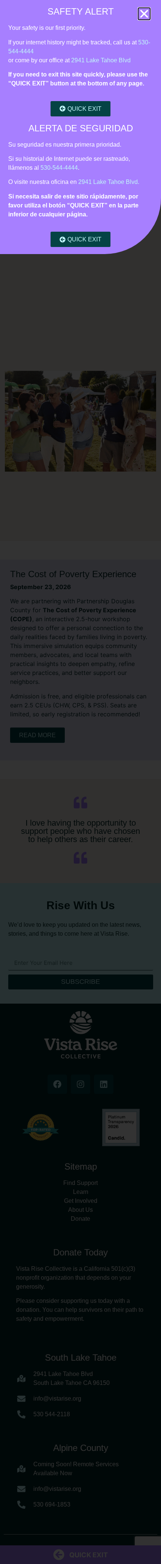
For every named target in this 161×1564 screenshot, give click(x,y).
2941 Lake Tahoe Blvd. (108, 182)
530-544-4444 (59, 168)
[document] (80, 782)
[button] (144, 13)
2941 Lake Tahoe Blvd (101, 60)
